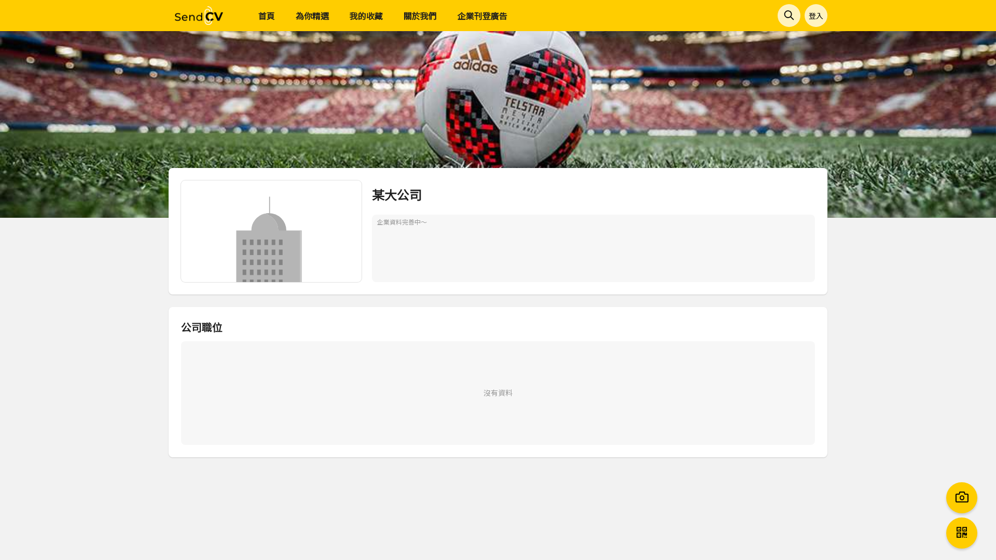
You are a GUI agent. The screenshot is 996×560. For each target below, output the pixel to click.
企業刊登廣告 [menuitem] (482, 15)
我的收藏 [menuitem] (366, 15)
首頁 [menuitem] (266, 15)
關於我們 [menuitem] (420, 15)
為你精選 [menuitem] (312, 15)
